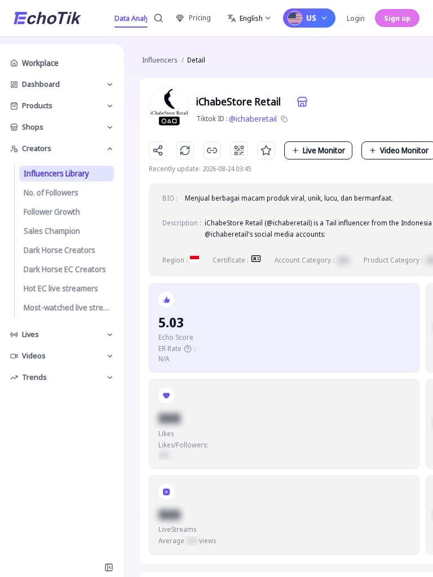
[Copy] (284, 119)
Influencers (159, 60)
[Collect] (266, 150)
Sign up (397, 18)
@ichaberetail (253, 118)
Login (356, 18)
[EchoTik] (47, 18)
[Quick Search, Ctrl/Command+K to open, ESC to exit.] (158, 18)
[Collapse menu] (109, 567)
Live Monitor (324, 150)
